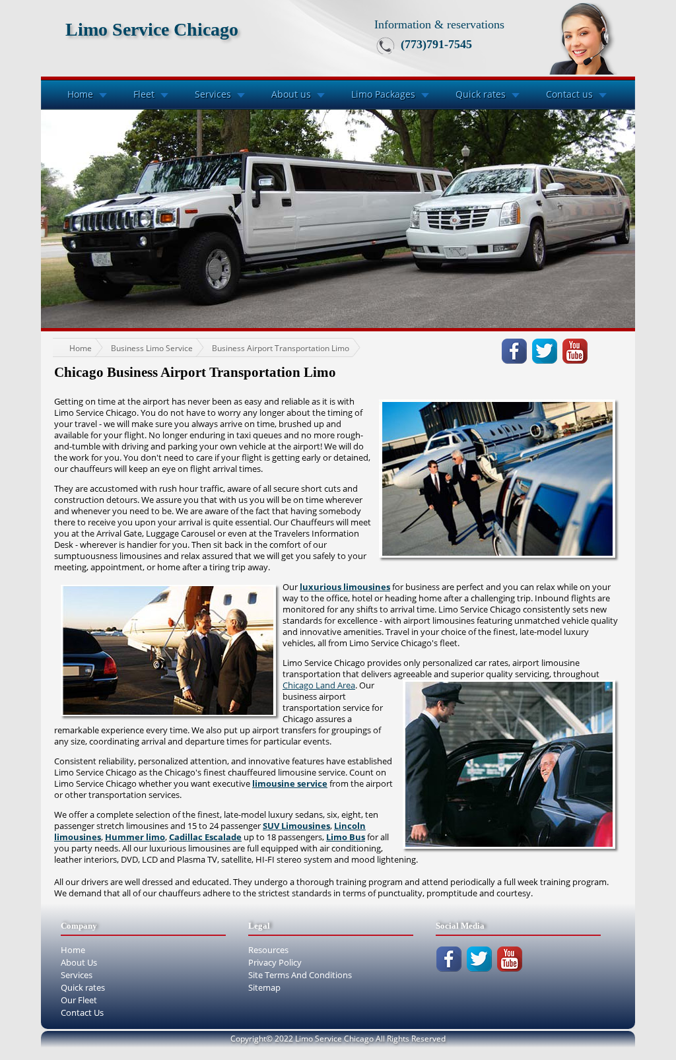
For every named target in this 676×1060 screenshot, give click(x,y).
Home (80, 94)
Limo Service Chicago (151, 29)
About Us (79, 962)
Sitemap (264, 987)
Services (213, 94)
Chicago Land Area (319, 685)
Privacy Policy (275, 962)
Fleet (143, 94)
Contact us (569, 94)
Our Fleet (79, 1000)
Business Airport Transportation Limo (280, 348)
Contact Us (82, 1012)
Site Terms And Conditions (300, 975)
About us (291, 94)
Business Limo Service (152, 348)
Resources (268, 950)
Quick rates (481, 94)
